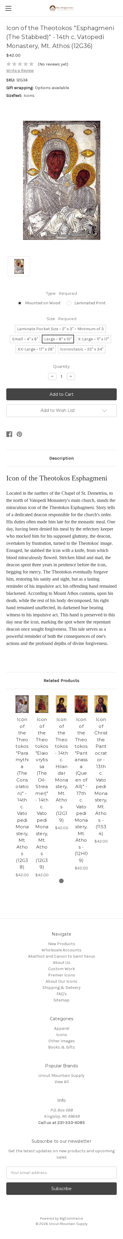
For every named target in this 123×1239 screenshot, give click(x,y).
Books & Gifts (61, 1047)
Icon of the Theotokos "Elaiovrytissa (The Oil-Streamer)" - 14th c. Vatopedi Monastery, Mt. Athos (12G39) (42, 793)
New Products (61, 943)
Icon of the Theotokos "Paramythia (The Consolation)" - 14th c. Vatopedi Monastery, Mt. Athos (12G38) (22, 793)
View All (62, 1081)
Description (61, 458)
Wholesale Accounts (61, 950)
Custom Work (61, 968)
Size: (61, 318)
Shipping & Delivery (61, 987)
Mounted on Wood (42, 303)
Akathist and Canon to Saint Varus (61, 956)
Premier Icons (61, 975)
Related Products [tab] (61, 680)
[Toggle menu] (8, 8)
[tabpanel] (22, 786)
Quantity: (61, 366)
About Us (61, 962)
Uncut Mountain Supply (61, 1075)
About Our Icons (61, 981)
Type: (61, 293)
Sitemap (61, 1000)
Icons (61, 1034)
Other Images (61, 1040)
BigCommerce (71, 1218)
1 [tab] (61, 881)
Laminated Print (90, 303)
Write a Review (20, 70)
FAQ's (61, 993)
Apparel (61, 1028)
